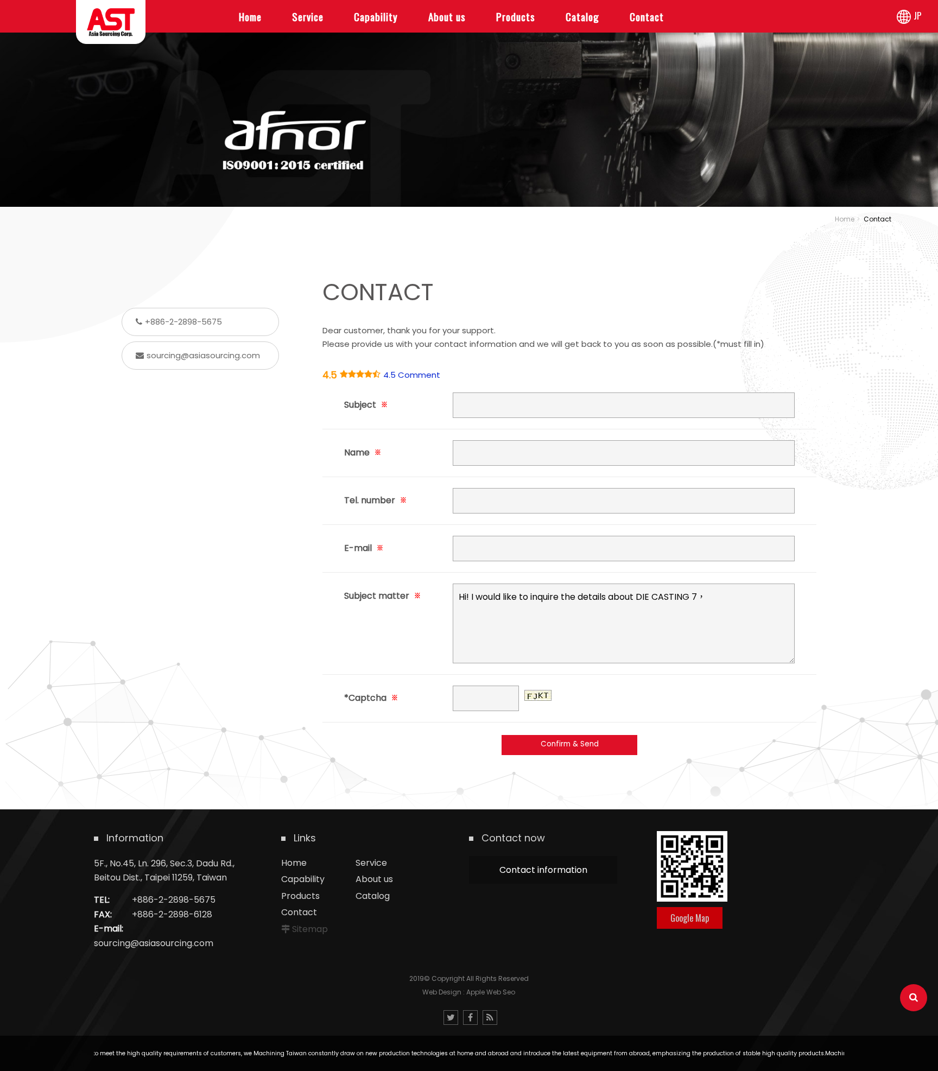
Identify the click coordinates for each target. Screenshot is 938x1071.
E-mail (363, 548)
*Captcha (371, 698)
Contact (299, 912)
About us (374, 879)
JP (918, 15)
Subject (366, 404)
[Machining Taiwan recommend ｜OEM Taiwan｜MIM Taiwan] (469, 103)
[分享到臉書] (470, 1017)
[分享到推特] (450, 1017)
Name (362, 452)
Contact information (543, 870)
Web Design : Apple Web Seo (468, 992)
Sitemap (310, 929)
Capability (303, 879)
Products (300, 896)
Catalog (373, 896)
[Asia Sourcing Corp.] (110, 22)
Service (371, 863)
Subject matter (382, 596)
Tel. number (375, 500)
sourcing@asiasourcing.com (203, 355)
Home (844, 219)
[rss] (490, 1017)
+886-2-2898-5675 (183, 321)
